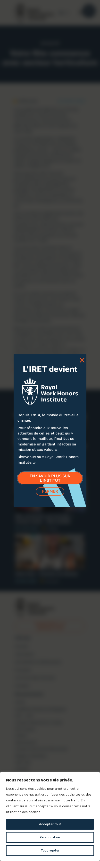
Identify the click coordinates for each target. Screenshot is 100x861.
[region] (50, 816)
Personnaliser (50, 837)
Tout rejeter (50, 850)
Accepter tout (50, 824)
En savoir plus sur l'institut (50, 478)
